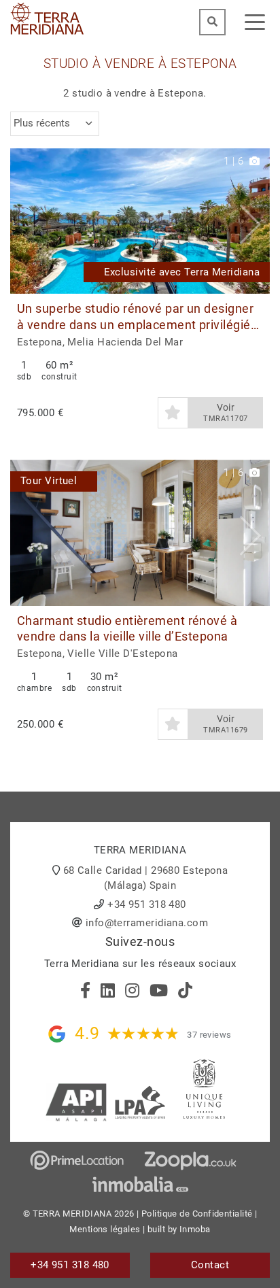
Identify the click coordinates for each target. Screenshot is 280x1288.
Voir (225, 412)
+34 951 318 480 (146, 904)
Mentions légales (104, 1229)
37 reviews (209, 1035)
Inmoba (195, 1229)
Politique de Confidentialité (197, 1213)
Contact (210, 1265)
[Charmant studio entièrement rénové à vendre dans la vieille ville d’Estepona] (140, 533)
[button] (254, 221)
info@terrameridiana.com (147, 923)
